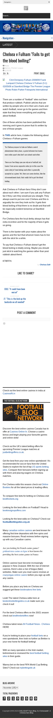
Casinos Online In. (19, 431)
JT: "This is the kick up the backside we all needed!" (15, 300)
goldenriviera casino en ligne (15, 551)
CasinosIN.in (9, 393)
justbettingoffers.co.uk (13, 452)
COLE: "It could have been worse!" (14, 290)
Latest (8, 44)
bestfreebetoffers (21, 616)
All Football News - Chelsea (36, 624)
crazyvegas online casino (15, 575)
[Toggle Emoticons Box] (4, 323)
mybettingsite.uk (27, 668)
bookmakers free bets (30, 589)
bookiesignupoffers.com (14, 510)
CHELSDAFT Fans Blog (27, 711)
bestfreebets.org (10, 499)
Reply (7, 66)
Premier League (17, 68)
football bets (37, 635)
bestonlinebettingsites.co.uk (16, 601)
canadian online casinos (20, 530)
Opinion (7, 68)
